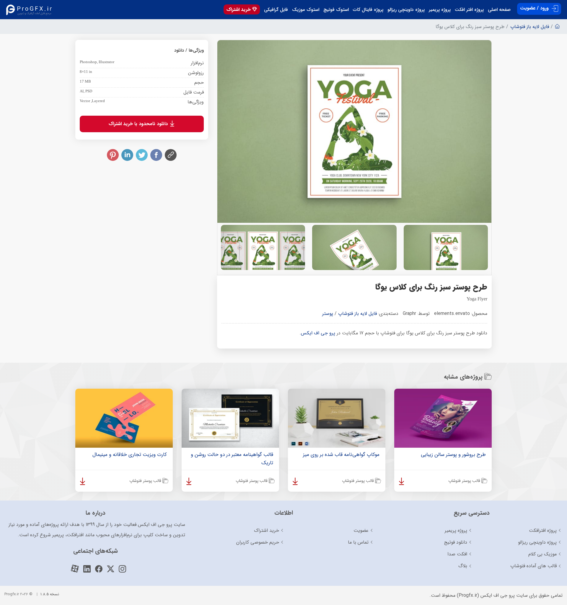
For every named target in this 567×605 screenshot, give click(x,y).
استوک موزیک (305, 9)
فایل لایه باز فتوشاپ (357, 313)
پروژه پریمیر (440, 9)
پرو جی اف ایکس (318, 333)
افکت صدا (457, 554)
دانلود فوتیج (455, 542)
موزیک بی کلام (542, 554)
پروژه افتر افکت (469, 9)
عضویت (361, 530)
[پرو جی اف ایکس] (30, 9)
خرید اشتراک (239, 9)
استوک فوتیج (336, 9)
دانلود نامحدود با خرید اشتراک (139, 123)
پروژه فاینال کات (368, 9)
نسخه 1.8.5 (49, 594)
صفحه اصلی (499, 9)
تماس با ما (358, 542)
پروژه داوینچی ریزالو (406, 9)
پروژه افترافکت (543, 530)
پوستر (327, 313)
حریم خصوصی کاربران (257, 542)
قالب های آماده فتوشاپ (533, 566)
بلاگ (462, 566)
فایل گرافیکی (276, 9)
